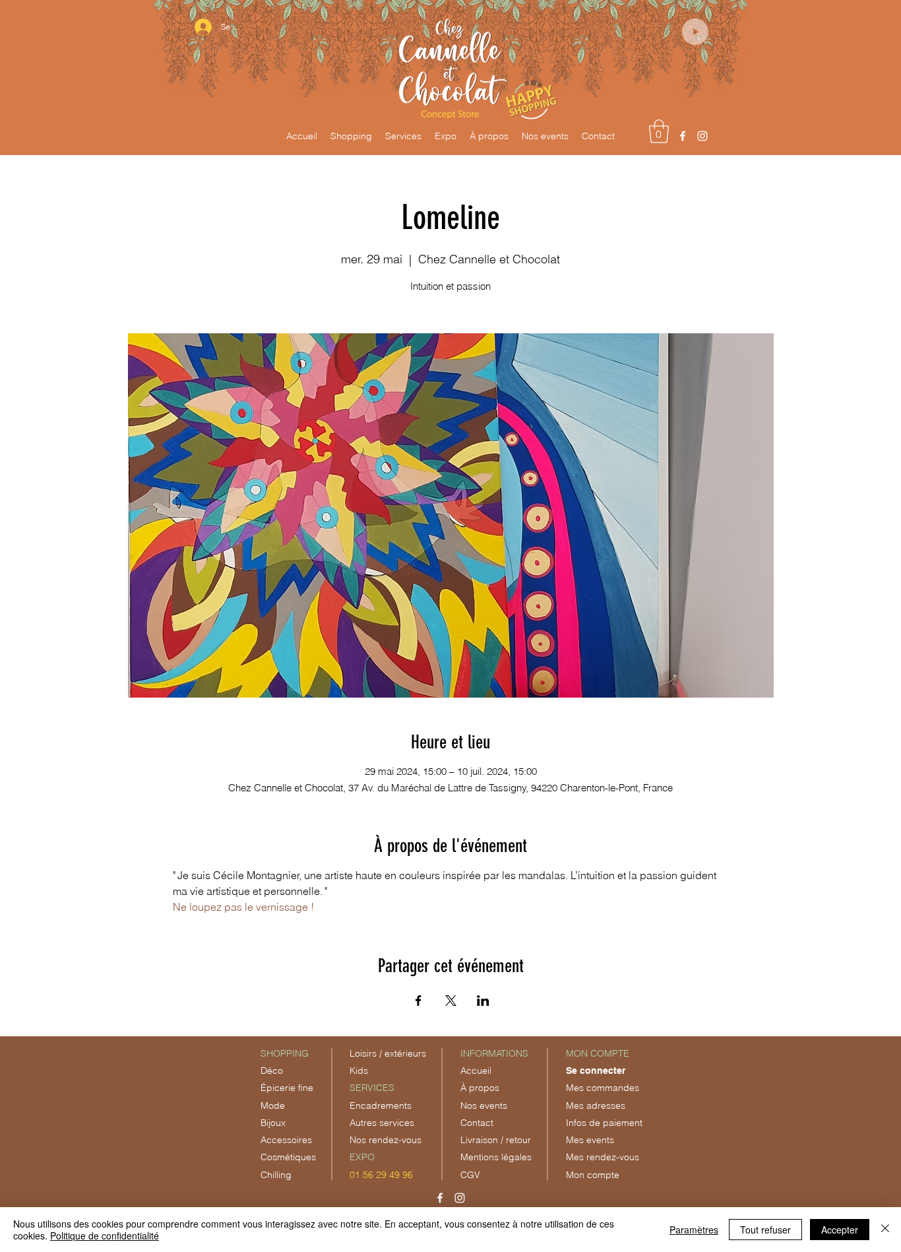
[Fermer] (885, 1229)
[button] (659, 131)
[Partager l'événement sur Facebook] (418, 1000)
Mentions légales (496, 1157)
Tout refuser (765, 1229)
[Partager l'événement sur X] (451, 1000)
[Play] (695, 31)
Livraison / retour (495, 1140)
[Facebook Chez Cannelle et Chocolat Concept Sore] (682, 136)
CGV (470, 1175)
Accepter (839, 1229)
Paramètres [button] (693, 1229)
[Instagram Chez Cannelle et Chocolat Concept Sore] (702, 136)
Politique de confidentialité (104, 1235)
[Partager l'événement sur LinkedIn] (483, 1000)
